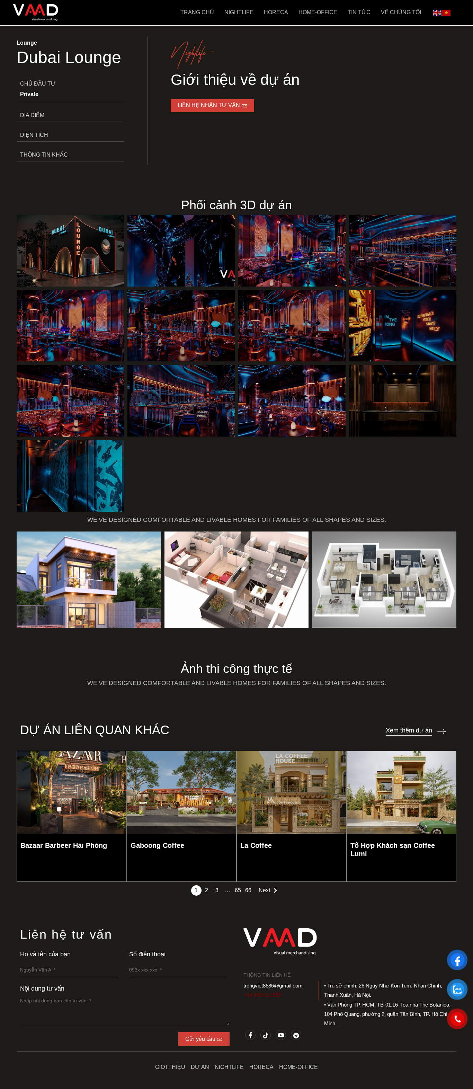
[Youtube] (281, 1035)
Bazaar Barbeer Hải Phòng (63, 845)
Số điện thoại (147, 954)
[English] (437, 12)
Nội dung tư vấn (42, 988)
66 (248, 890)
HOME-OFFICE (317, 12)
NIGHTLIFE (238, 12)
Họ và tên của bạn (45, 954)
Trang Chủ (197, 12)
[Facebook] (250, 1035)
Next (264, 890)
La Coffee (256, 845)
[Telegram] (296, 1035)
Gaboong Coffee (157, 845)
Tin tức (359, 12)
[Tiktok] (265, 1035)
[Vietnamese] (446, 12)
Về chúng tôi (401, 12)
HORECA (276, 12)
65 (238, 890)
